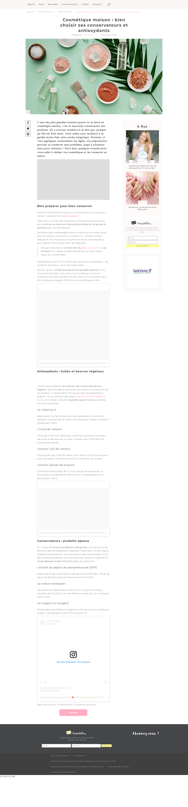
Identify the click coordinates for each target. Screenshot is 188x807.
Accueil (30, 12)
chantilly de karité (85, 396)
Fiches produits (45, 12)
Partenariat (79, 756)
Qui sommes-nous (60, 756)
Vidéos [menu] (85, 4)
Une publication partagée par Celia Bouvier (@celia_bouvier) (66, 363)
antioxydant (49, 705)
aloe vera (87, 248)
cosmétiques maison (85, 705)
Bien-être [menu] (52, 4)
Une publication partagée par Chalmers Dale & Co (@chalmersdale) (70, 533)
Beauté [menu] (31, 4)
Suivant (73, 713)
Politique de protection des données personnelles (77, 767)
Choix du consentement (63, 772)
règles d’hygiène (69, 216)
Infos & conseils (64, 12)
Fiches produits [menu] (70, 4)
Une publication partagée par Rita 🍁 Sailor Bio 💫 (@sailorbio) (69, 697)
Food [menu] (41, 4)
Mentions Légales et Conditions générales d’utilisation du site (83, 761)
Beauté (142, 161)
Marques (97, 4)
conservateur (65, 705)
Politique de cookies (118, 767)
